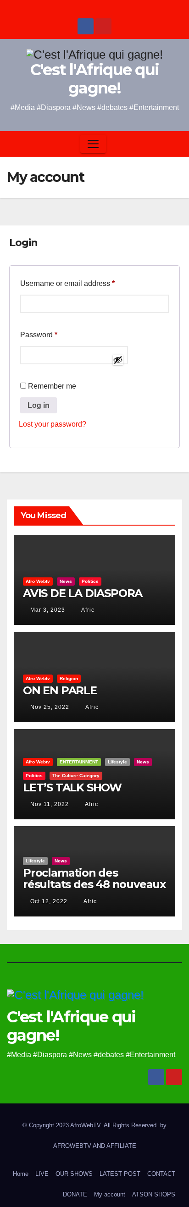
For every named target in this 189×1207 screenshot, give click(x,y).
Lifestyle (117, 761)
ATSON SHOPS (153, 1194)
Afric (87, 610)
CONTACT (161, 1173)
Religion (69, 678)
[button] (172, 144)
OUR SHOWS (74, 1173)
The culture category (76, 775)
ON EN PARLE (60, 690)
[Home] (15, 144)
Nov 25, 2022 (49, 707)
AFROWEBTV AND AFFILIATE (94, 1145)
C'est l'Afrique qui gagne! (94, 79)
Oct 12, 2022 (48, 901)
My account (109, 1194)
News (66, 581)
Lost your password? (52, 424)
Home (20, 1173)
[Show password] (118, 360)
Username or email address (82, 283)
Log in (39, 405)
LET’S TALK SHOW (72, 787)
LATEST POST (120, 1173)
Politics (90, 581)
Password (53, 334)
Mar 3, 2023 (47, 610)
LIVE (42, 1173)
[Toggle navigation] (93, 144)
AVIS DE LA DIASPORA (82, 593)
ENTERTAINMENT (79, 761)
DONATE (75, 1194)
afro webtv (38, 581)
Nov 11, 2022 (49, 804)
